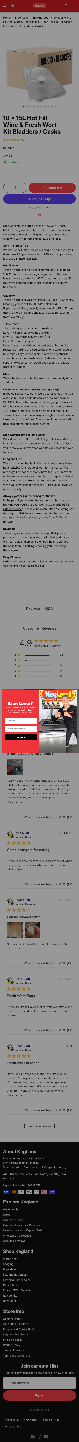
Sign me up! (20, 737)
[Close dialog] (74, 692)
